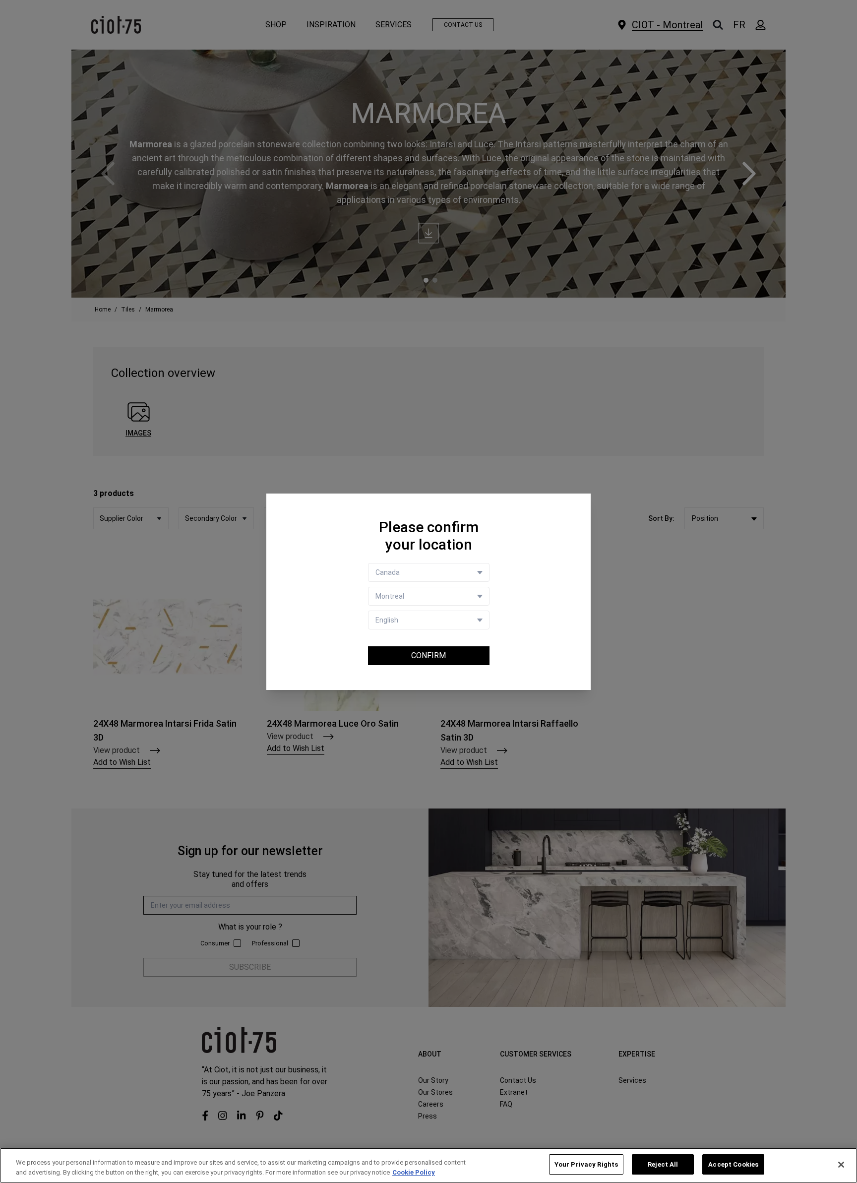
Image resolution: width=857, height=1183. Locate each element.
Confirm (428, 655)
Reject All (663, 1164)
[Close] (841, 1165)
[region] (428, 1165)
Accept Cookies (733, 1164)
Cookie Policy (413, 1172)
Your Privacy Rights (586, 1164)
